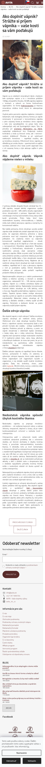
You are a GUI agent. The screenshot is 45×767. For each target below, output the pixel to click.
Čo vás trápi (6, 616)
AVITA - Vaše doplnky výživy (16, 598)
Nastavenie (21, 752)
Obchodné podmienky (10, 619)
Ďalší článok (22, 529)
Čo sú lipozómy (8, 639)
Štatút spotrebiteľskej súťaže (13, 651)
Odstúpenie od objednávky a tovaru (16, 654)
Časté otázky (7, 642)
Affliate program (8, 645)
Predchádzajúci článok (22, 522)
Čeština (27, 4)
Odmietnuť (11, 760)
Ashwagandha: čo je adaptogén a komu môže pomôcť (20, 667)
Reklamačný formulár (10, 628)
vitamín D (12, 347)
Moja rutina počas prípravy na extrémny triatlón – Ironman (22, 699)
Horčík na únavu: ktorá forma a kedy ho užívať (20, 673)
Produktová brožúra (9, 634)
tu (28, 746)
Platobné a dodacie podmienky (14, 631)
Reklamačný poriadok (10, 625)
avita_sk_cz (11, 601)
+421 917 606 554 (13, 595)
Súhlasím (32, 760)
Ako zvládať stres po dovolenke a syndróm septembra (19, 685)
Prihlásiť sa (11, 574)
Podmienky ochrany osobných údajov (16, 622)
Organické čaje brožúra (11, 636)
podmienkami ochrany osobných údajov (22, 566)
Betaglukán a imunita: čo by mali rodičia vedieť (20, 678)
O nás (4, 613)
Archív (9, 708)
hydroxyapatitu (27, 105)
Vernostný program (9, 648)
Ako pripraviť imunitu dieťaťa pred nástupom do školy (21, 692)
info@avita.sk (11, 592)
